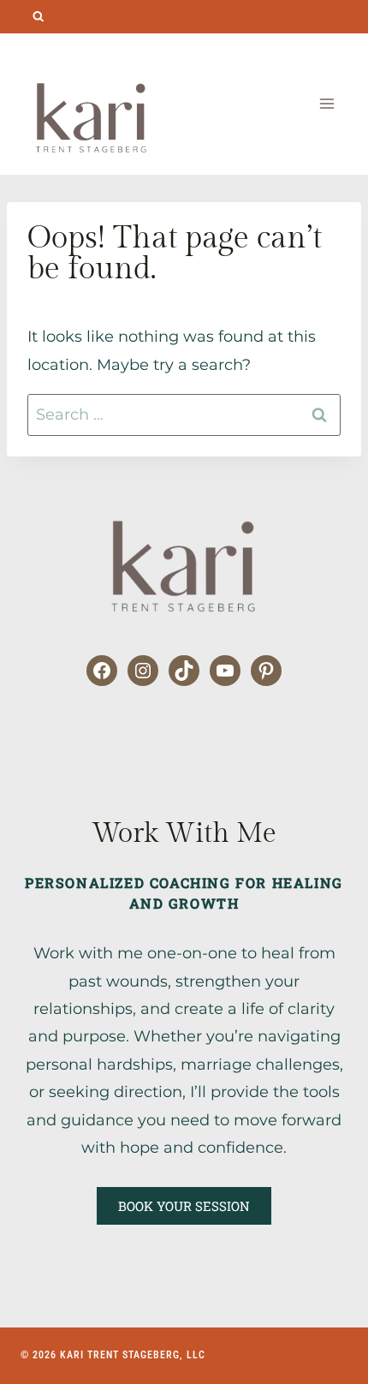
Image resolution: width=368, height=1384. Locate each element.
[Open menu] (326, 104)
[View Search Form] (38, 16)
